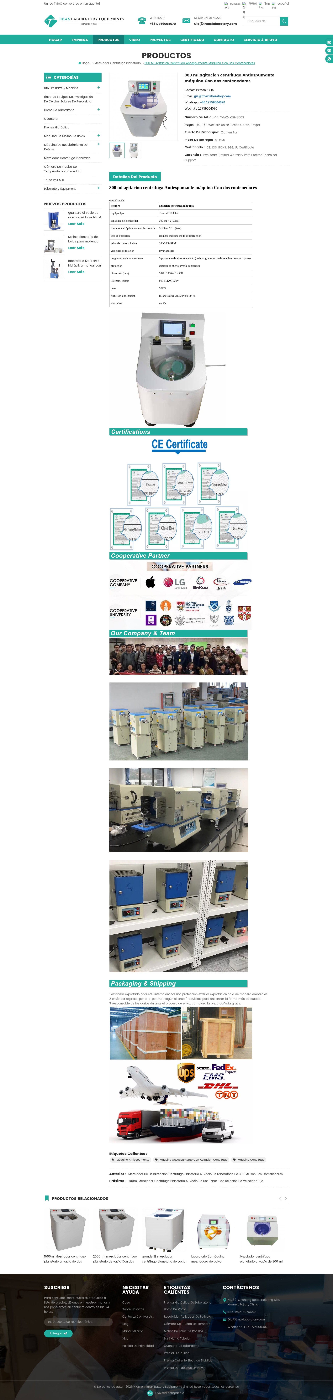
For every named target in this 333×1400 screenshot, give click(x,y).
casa (126, 1302)
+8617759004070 (163, 23)
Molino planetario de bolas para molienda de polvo (83, 239)
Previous (280, 1198)
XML (125, 1338)
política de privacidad (138, 1346)
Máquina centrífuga (251, 1160)
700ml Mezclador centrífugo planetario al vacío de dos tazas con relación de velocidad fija (196, 1181)
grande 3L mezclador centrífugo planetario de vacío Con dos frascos (114, 1259)
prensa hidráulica (57, 127)
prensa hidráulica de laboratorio (187, 1302)
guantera (51, 119)
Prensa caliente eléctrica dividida (188, 1360)
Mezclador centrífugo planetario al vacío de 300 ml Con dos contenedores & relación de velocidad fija (212, 1259)
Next (286, 1198)
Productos (108, 40)
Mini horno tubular (177, 1338)
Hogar (55, 40)
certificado (192, 40)
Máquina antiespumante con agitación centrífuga (193, 1160)
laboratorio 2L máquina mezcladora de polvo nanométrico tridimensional (162, 1259)
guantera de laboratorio (181, 1346)
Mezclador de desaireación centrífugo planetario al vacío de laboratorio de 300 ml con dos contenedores (205, 1174)
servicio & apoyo (260, 40)
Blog (125, 1324)
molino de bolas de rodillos (183, 1331)
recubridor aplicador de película (187, 1316)
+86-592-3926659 (242, 1312)
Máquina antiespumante (132, 1160)
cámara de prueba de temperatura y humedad (62, 169)
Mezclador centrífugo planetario (67, 158)
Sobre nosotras (133, 1309)
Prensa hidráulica (176, 1353)
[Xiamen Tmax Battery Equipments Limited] (84, 21)
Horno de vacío (175, 1309)
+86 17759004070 (256, 1327)
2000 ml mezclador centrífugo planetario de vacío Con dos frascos (66, 1259)
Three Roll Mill (54, 180)
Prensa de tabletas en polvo (184, 1368)
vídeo (134, 40)
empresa (79, 40)
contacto (224, 40)
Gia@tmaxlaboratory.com (215, 23)
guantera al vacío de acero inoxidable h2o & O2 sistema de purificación (84, 215)
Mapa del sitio (132, 1331)
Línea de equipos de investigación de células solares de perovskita (68, 99)
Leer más (76, 224)
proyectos (160, 40)
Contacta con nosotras (138, 1316)
